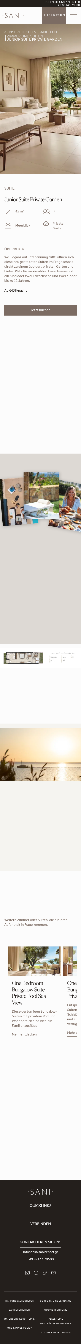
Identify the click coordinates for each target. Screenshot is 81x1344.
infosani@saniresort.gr (40, 1252)
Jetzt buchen (54, 15)
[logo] (13, 15)
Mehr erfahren (15, 858)
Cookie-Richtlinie (55, 1310)
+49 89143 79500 (40, 1259)
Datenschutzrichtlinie (19, 1319)
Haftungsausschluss (19, 1301)
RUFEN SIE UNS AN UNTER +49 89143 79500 (62, 4)
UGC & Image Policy (19, 1328)
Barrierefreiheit (19, 1310)
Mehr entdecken (24, 1035)
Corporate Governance (55, 1301)
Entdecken (40, 1133)
